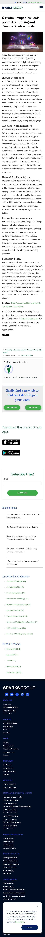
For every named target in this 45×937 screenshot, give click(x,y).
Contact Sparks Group (29, 318)
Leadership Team (8, 752)
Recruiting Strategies (13, 834)
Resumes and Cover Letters (18, 604)
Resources (7, 780)
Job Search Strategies (27, 350)
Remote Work (7, 714)
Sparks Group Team (27, 355)
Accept (29, 927)
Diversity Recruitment (10, 858)
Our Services (7, 765)
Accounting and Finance (12, 350)
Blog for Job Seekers (10, 787)
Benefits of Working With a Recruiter (22, 622)
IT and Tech (6, 733)
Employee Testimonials (10, 707)
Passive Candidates (9, 867)
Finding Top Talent (11, 854)
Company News (8, 746)
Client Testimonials (9, 771)
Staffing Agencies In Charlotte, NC (14, 890)
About (6, 738)
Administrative (8, 727)
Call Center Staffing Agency (12, 822)
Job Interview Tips (15, 587)
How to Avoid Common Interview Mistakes (22, 527)
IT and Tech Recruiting (10, 813)
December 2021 (13, 649)
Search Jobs (7, 704)
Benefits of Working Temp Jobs (20, 634)
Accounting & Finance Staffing (13, 797)
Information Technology (17, 599)
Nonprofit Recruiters (10, 819)
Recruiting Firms (8, 845)
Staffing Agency (10, 879)
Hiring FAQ (6, 775)
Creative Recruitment (10, 826)
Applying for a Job (15, 610)
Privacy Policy (19, 922)
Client (25, 2)
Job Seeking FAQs (9, 711)
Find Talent (12, 407)
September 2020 (14, 672)
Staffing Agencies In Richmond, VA (14, 893)
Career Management (16, 593)
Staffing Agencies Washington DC (14, 896)
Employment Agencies (10, 861)
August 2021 (12, 655)
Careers (6, 743)
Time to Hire (7, 874)
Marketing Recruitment (10, 816)
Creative (6, 730)
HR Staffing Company (10, 810)
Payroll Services (8, 829)
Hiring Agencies (8, 883)
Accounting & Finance (10, 723)
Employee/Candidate (35, 2)
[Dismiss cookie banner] (37, 907)
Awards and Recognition (11, 749)
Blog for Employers (9, 784)
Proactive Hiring (8, 870)
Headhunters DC (8, 886)
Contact (5, 755)
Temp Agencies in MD (10, 899)
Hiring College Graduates (11, 864)
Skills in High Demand (16, 628)
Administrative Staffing (10, 800)
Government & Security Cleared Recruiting (17, 807)
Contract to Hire (8, 842)
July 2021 (11, 660)
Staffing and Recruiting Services (17, 793)
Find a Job (33, 407)
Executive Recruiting (10, 803)
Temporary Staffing (9, 848)
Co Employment (8, 839)
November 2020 (14, 666)
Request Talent (8, 768)
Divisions (7, 719)
